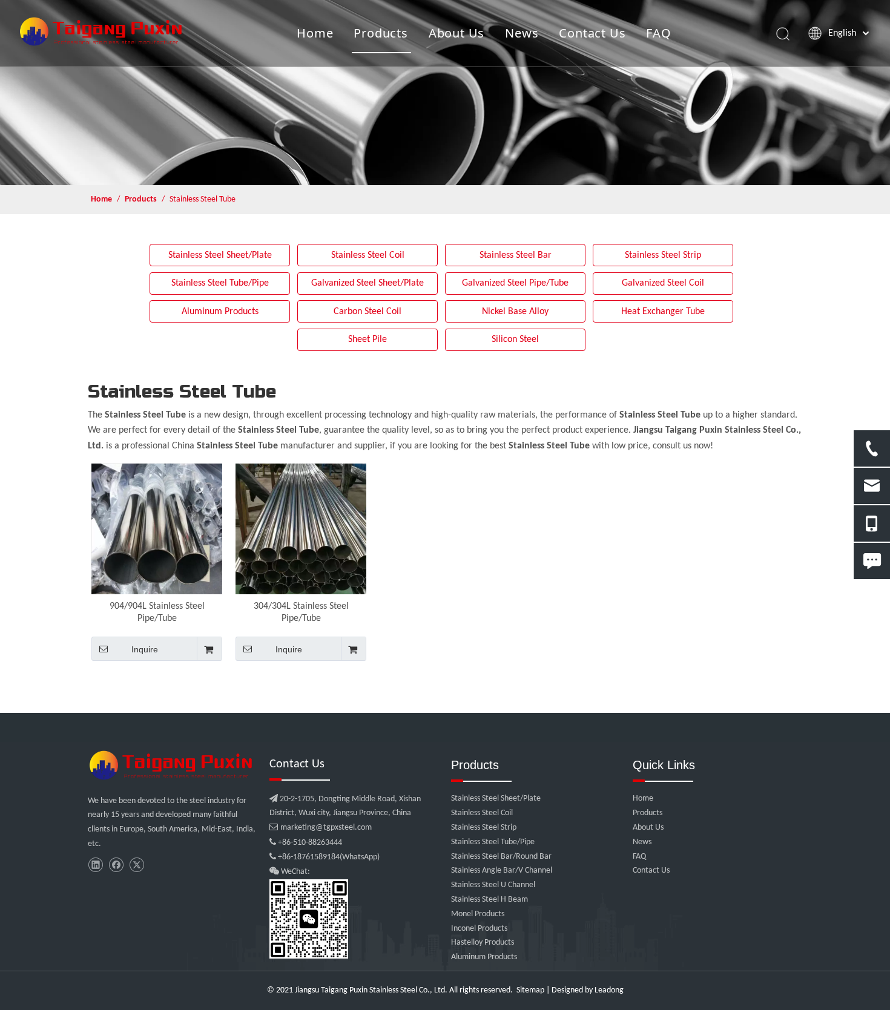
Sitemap (530, 990)
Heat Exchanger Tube (663, 311)
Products (380, 33)
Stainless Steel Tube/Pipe (220, 283)
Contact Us (592, 33)
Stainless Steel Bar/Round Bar (501, 856)
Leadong (609, 990)
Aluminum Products (220, 311)
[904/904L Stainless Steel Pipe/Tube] (156, 529)
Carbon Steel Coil (367, 311)
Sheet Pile (367, 339)
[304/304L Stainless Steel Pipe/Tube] (301, 529)
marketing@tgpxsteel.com (320, 827)
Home (315, 33)
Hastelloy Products (482, 942)
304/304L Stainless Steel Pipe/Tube (301, 612)
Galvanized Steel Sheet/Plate (367, 283)
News (521, 33)
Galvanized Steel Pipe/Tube (515, 283)
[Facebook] (116, 865)
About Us (456, 33)
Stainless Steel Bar (516, 255)
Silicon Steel (515, 339)
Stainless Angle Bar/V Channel (501, 870)
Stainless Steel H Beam (489, 899)
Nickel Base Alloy (515, 311)
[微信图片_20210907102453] (172, 765)
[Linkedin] (95, 865)
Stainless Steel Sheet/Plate (220, 255)
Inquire (144, 649)
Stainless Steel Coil (367, 255)
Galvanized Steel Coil (663, 283)
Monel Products (477, 914)
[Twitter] (136, 865)
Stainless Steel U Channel (493, 885)
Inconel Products (479, 928)
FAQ (658, 33)
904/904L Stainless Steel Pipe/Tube (157, 612)
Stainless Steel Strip (663, 255)
